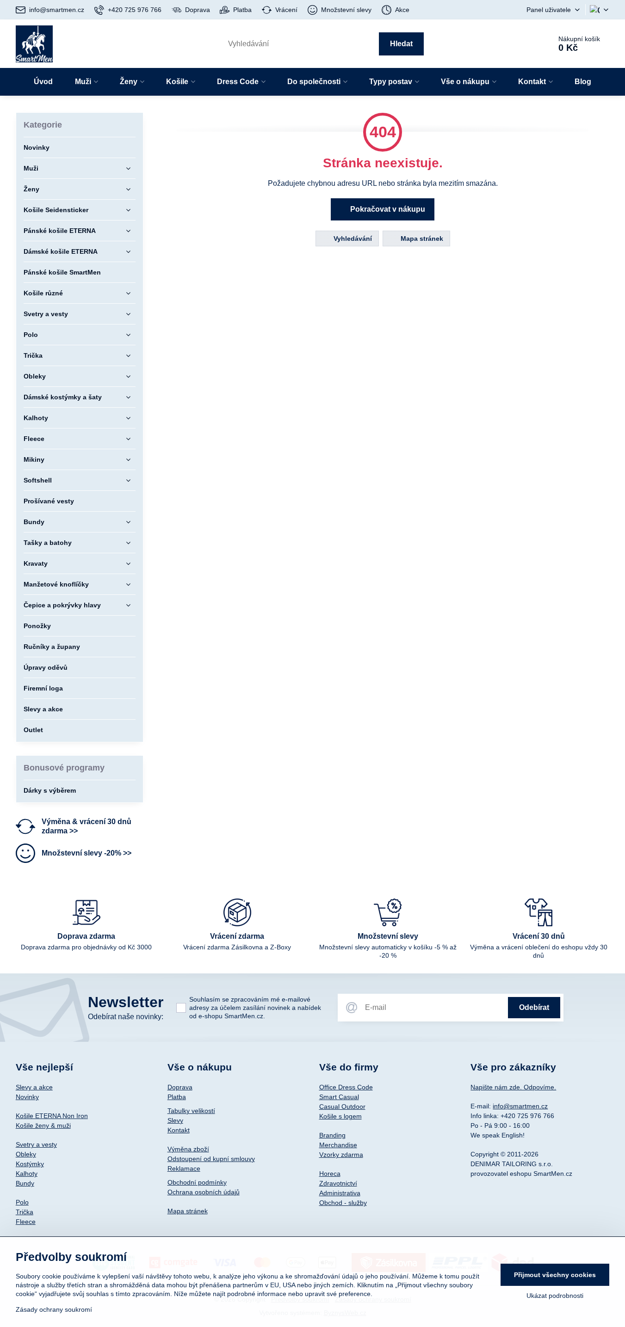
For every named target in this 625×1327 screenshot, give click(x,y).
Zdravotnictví (338, 1183)
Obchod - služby (343, 1202)
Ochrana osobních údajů (203, 1192)
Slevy (175, 1120)
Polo (22, 1202)
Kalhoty (26, 1173)
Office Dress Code (346, 1087)
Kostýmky (30, 1164)
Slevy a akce (34, 1087)
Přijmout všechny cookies (555, 1274)
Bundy (25, 1183)
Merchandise (338, 1145)
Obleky (26, 1154)
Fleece (26, 1221)
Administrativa (339, 1193)
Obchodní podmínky (197, 1182)
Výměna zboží (188, 1149)
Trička (24, 1212)
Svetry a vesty (36, 1144)
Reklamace (183, 1168)
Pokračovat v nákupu (386, 209)
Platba (176, 1097)
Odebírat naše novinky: (125, 1017)
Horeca (329, 1173)
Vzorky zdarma (341, 1154)
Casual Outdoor (342, 1106)
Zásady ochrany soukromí (54, 1309)
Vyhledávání (352, 238)
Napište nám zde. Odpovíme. (513, 1087)
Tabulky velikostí (191, 1110)
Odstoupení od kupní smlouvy (211, 1158)
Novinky (27, 1097)
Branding (332, 1135)
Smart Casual (339, 1097)
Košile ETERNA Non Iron (52, 1115)
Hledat (401, 44)
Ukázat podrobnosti (554, 1295)
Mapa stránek (421, 238)
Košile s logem (340, 1116)
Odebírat (534, 1007)
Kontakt (178, 1130)
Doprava (179, 1087)
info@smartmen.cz (520, 1106)
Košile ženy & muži (43, 1125)
